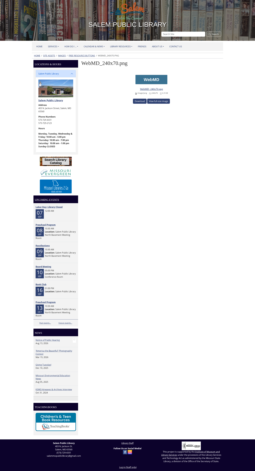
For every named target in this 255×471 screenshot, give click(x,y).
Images (62, 55)
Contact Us (175, 46)
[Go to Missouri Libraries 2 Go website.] (56, 186)
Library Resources (120, 46)
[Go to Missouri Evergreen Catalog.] (56, 172)
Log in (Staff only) (128, 467)
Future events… (65, 323)
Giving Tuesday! (43, 364)
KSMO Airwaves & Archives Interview (54, 389)
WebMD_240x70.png (151, 89)
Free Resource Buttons (82, 55)
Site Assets (49, 55)
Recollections (43, 245)
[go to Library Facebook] (125, 451)
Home (39, 46)
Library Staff (127, 443)
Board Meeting (43, 266)
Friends (142, 46)
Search (215, 34)
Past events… (45, 323)
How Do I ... (70, 46)
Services (52, 46)
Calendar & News (93, 46)
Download (140, 101)
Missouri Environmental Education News (53, 377)
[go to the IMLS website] (191, 446)
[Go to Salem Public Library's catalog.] (56, 161)
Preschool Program (46, 224)
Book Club (41, 284)
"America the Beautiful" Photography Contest (54, 352)
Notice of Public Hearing (48, 340)
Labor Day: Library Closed (49, 207)
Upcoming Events (47, 199)
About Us (157, 46)
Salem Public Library (48, 73)
